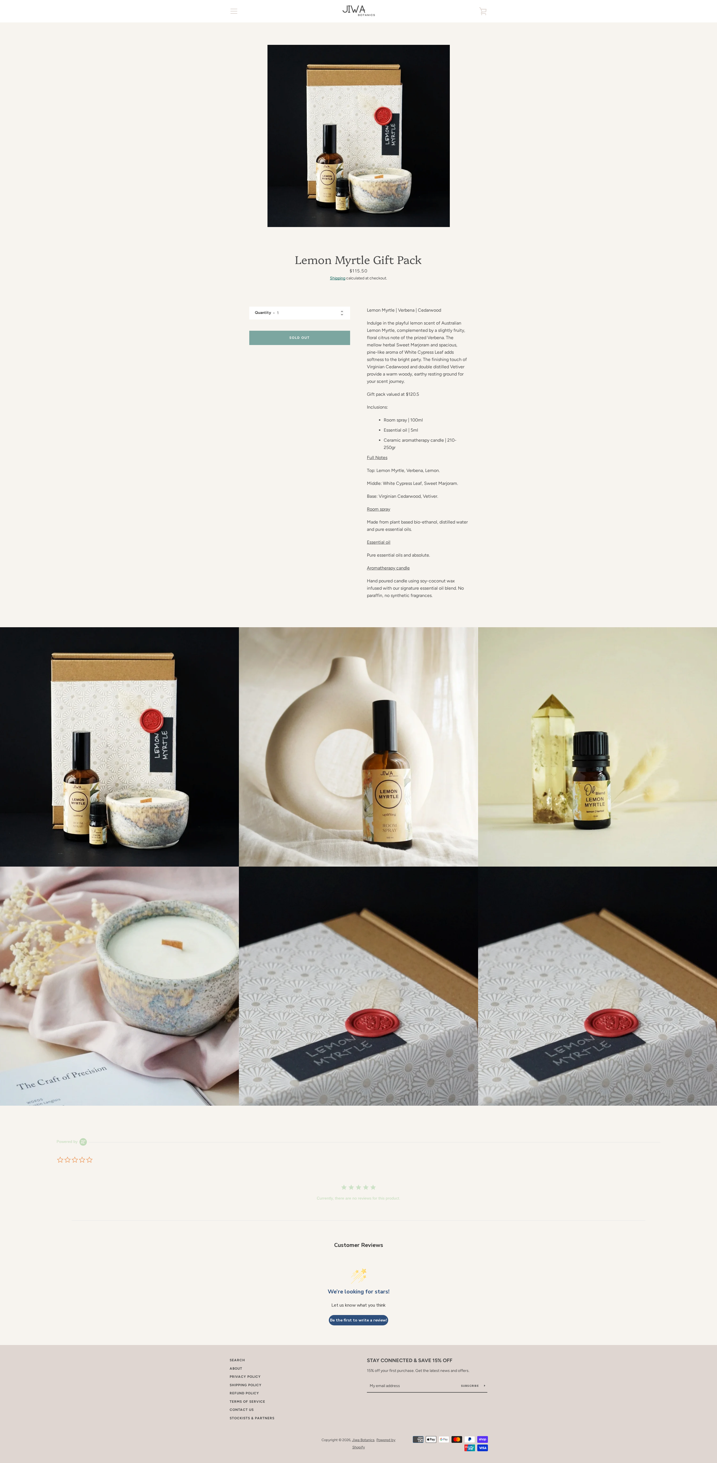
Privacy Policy (245, 1377)
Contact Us (242, 1410)
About (236, 1369)
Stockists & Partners (252, 1418)
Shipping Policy (246, 1385)
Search (237, 1360)
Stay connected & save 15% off (409, 1360)
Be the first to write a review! (358, 1320)
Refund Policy (244, 1393)
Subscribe (470, 1386)
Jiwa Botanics (363, 1440)
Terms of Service (247, 1402)
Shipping (337, 278)
